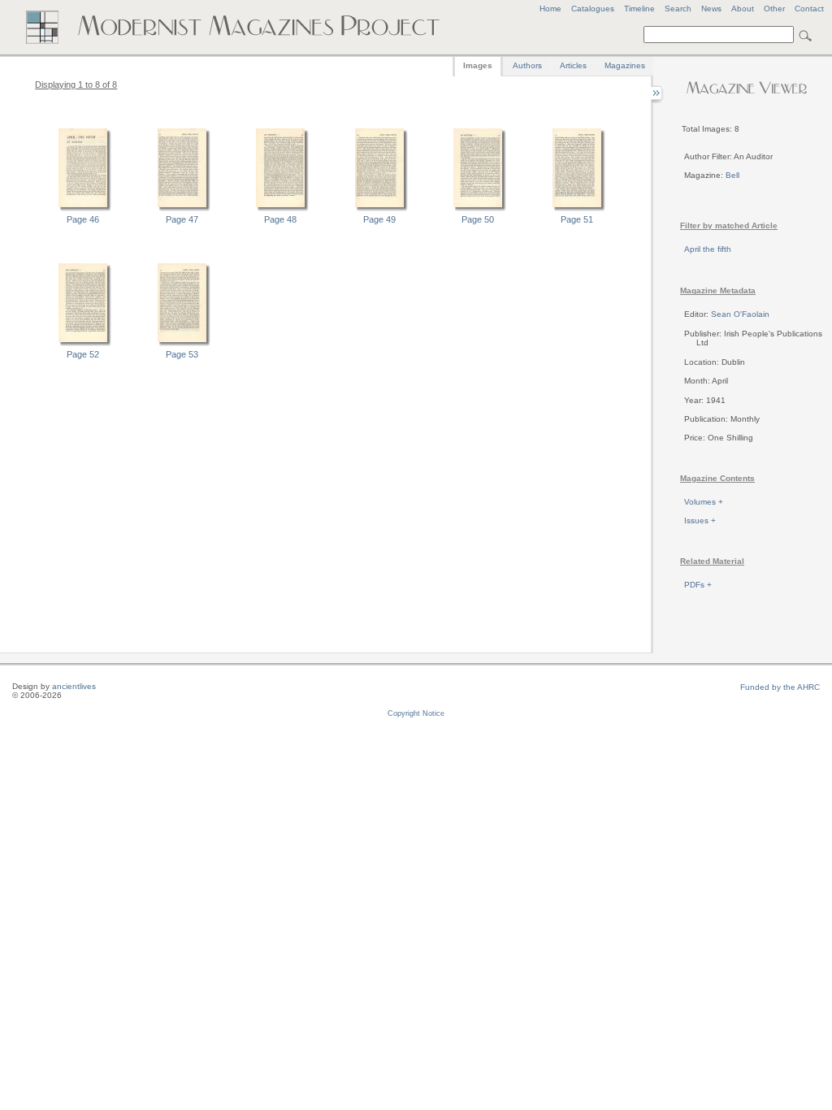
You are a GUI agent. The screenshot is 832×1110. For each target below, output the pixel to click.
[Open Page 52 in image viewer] (83, 344)
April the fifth (707, 249)
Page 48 (280, 219)
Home (550, 8)
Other (774, 8)
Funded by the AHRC (780, 687)
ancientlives (74, 686)
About (742, 8)
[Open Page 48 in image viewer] (280, 209)
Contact (809, 8)
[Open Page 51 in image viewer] (577, 209)
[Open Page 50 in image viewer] (477, 209)
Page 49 (379, 219)
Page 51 (577, 219)
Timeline (639, 8)
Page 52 (83, 354)
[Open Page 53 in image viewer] (182, 344)
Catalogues (592, 8)
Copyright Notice (416, 713)
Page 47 (182, 219)
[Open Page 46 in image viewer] (83, 209)
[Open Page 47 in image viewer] (182, 209)
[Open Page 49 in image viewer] (379, 209)
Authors (527, 65)
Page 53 (182, 354)
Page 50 (478, 219)
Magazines (624, 65)
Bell (732, 175)
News (711, 8)
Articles (573, 65)
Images (477, 65)
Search (678, 8)
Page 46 (83, 219)
